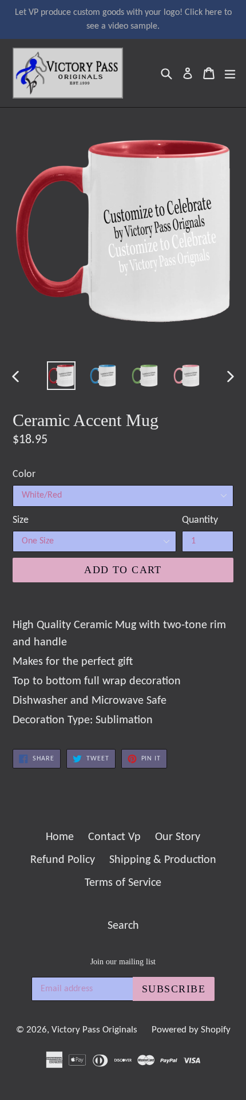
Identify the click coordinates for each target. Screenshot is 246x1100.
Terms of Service (123, 883)
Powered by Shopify (191, 1030)
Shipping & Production (162, 860)
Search (123, 926)
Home (60, 837)
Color (24, 474)
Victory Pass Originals (94, 1030)
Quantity (200, 520)
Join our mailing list (123, 961)
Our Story (177, 837)
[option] (61, 375)
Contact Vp (114, 837)
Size (21, 520)
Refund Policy (62, 860)
